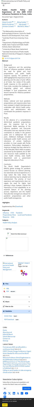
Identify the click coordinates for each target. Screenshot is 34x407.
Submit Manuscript (9, 336)
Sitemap (5, 341)
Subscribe (27, 388)
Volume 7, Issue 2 (24, 263)
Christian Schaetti (8, 26)
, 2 (14, 22)
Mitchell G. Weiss (23, 26)
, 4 (15, 24)
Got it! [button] (5, 405)
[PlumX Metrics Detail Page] (23, 273)
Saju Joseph (22, 24)
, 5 (16, 24)
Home (5, 330)
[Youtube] (26, 394)
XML (7, 289)
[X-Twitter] (9, 394)
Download (19, 206)
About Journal (7, 332)
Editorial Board (8, 334)
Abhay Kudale (21, 22)
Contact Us (6, 339)
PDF (10, 291)
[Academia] (18, 394)
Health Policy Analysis (10, 223)
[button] (17, 401)
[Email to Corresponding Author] (12, 22)
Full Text (8, 229)
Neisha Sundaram (8, 24)
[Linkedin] (14, 394)
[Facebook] (5, 394)
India (12, 217)
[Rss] (5, 397)
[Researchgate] (22, 394)
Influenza (6, 213)
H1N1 (12, 213)
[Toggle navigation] (16, 5)
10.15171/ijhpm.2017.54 (12, 58)
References (9, 255)
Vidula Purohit (7, 22)
